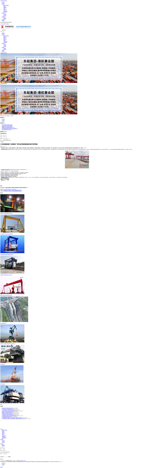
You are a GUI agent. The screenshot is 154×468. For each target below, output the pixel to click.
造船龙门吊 (5, 9)
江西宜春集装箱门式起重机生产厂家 (5, 177)
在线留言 (3, 19)
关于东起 (3, 3)
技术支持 (5, 46)
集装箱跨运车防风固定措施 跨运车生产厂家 (8, 127)
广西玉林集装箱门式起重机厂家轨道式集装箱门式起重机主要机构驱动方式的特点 (13, 418)
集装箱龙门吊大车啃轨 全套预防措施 (7, 126)
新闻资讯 (3, 43)
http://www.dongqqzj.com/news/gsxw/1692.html (10, 189)
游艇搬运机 (5, 7)
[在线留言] (2, 141)
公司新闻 (5, 44)
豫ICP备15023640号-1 (23, 460)
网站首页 (3, 2)
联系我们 (3, 20)
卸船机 (3, 438)
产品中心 (3, 4)
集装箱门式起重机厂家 (8, 187)
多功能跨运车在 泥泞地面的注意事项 (7, 125)
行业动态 (5, 45)
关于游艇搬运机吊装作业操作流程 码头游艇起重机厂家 (9, 128)
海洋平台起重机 (4, 437)
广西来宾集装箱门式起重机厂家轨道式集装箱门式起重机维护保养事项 (12, 417)
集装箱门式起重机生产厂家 (24, 187)
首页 (5, 115)
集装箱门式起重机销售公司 (16, 187)
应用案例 (3, 47)
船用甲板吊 (5, 42)
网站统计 (1, 467)
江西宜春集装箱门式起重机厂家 (5, 149)
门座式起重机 (5, 41)
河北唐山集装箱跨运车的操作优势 (7, 129)
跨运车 (4, 8)
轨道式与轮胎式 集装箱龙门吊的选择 (7, 124)
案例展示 (5, 48)
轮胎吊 (4, 6)
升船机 (4, 10)
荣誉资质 (5, 18)
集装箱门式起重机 (6, 5)
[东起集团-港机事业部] (38, 82)
